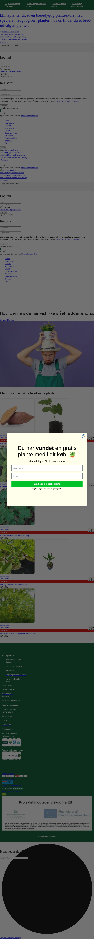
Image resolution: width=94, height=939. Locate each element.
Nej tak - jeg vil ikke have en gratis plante (47, 489)
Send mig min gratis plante (47, 484)
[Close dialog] (84, 436)
